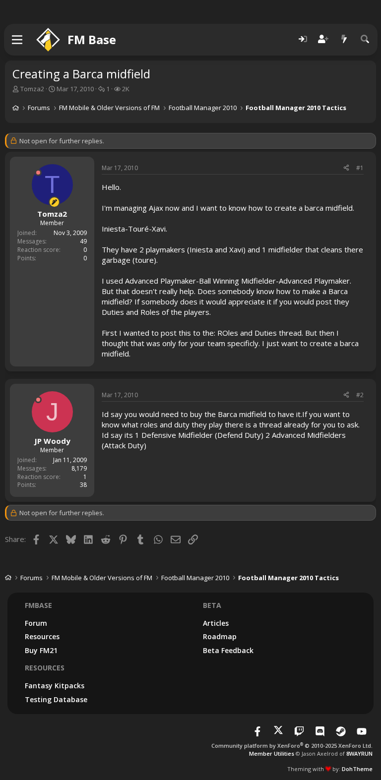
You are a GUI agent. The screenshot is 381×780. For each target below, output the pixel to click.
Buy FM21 (41, 650)
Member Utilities (271, 753)
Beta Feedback (228, 650)
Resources (42, 636)
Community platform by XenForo (292, 745)
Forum (36, 623)
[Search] (365, 39)
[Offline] (38, 172)
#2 (360, 395)
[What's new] (344, 39)
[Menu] (17, 39)
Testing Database (56, 699)
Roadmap (220, 636)
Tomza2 (32, 88)
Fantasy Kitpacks (54, 685)
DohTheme (357, 769)
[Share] (346, 168)
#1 (360, 168)
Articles (216, 623)
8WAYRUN (359, 753)
